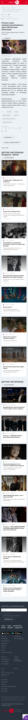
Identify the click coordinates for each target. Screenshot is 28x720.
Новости (13, 8)
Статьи (3, 636)
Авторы (3, 684)
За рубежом (4, 664)
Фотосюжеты (5, 641)
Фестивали (4, 661)
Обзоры (3, 645)
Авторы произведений (6, 686)
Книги (16, 668)
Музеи (3, 627)
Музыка (10, 627)
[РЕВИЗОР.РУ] (14, 2)
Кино (8, 8)
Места (3, 668)
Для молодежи (19, 638)
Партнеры (4, 689)
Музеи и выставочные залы (6, 672)
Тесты (3, 648)
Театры (3, 671)
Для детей (17, 636)
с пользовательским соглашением (11, 615)
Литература (17, 626)
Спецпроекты (5, 659)
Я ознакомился (7, 613)
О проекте (4, 679)
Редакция (4, 682)
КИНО (4, 18)
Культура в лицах (6, 652)
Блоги (3, 650)
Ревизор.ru (8, 38)
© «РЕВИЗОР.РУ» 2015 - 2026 (19, 710)
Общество (19, 627)
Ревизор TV (4, 643)
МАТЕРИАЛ (15, 18)
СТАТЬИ (6, 177)
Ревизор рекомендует (18, 660)
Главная (3, 8)
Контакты (4, 691)
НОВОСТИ (9, 18)
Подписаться (8, 619)
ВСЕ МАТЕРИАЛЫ (9, 157)
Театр (3, 626)
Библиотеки (4, 676)
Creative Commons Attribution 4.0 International (12, 705)
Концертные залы (5, 674)
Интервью (4, 638)
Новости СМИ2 (5, 148)
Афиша (16, 657)
